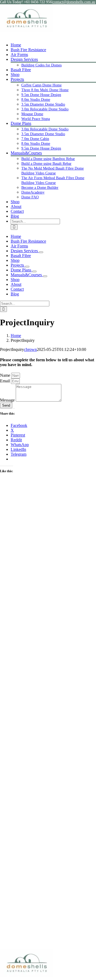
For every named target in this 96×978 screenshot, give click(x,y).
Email (5, 381)
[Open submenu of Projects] (27, 266)
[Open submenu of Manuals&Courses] (45, 276)
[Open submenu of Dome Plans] (34, 271)
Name (5, 375)
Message (8, 400)
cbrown (30, 349)
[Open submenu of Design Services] (41, 252)
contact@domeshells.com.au (74, 2)
